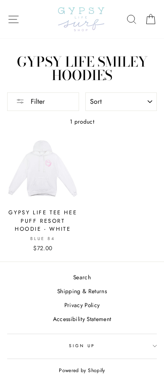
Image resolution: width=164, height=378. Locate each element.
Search (82, 277)
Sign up (82, 346)
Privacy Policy (82, 305)
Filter (37, 101)
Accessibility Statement (82, 319)
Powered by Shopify (82, 370)
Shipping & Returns (82, 291)
